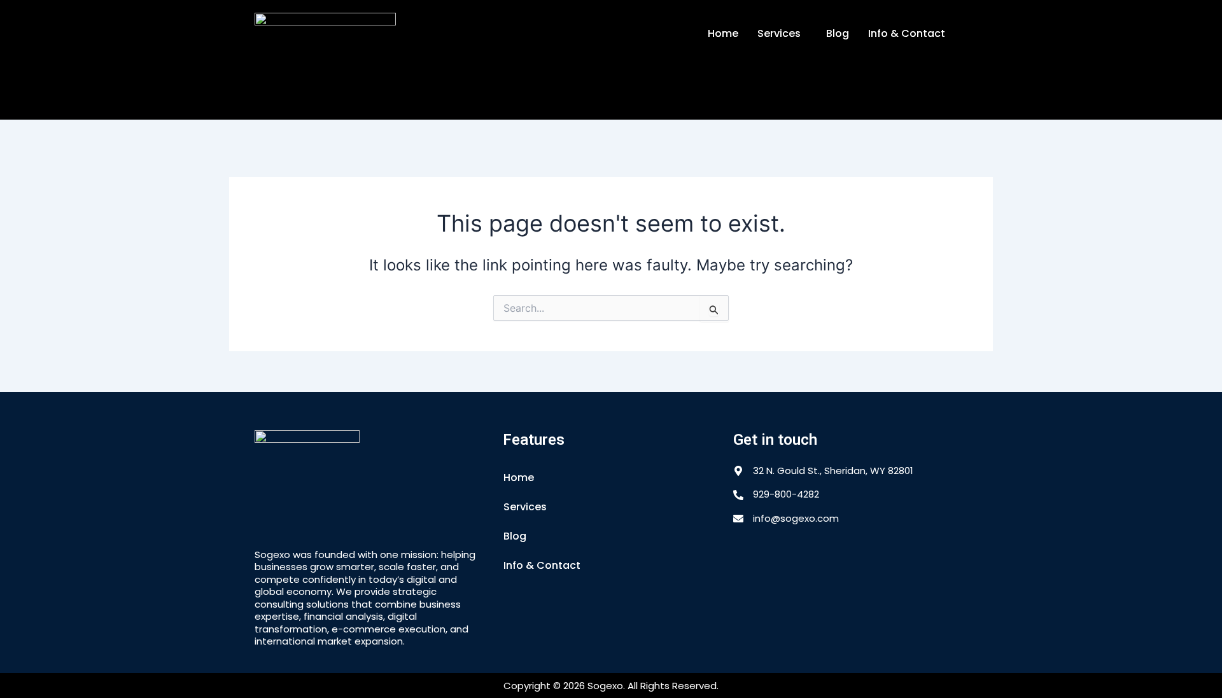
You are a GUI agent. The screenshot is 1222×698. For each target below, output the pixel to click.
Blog (837, 33)
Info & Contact (906, 33)
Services (779, 33)
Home (723, 33)
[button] (782, 33)
